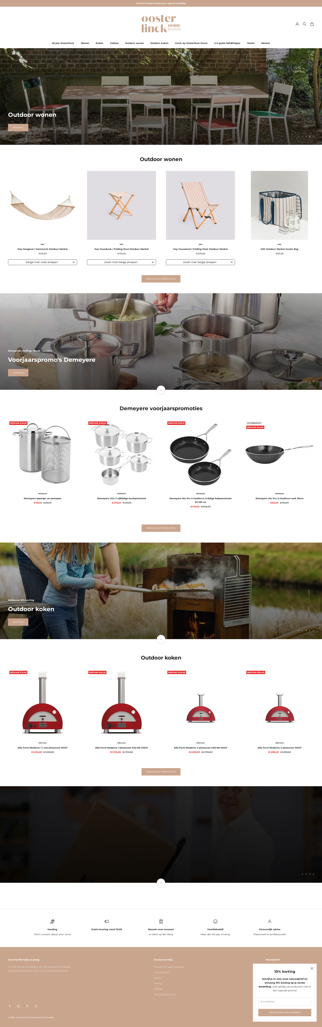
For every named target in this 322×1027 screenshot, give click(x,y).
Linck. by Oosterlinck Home (191, 43)
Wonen (85, 43)
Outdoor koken (159, 43)
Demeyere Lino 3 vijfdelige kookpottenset (121, 498)
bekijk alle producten (161, 278)
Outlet (251, 43)
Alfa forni (42, 743)
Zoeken (158, 988)
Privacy (158, 983)
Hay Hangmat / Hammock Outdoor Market (43, 249)
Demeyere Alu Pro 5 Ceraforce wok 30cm (280, 498)
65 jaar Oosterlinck (63, 43)
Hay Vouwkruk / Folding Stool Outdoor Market (121, 249)
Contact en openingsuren (169, 966)
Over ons (19, 865)
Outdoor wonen (134, 43)
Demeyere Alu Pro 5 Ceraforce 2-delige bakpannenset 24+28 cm (200, 500)
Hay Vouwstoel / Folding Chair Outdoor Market (200, 249)
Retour (158, 977)
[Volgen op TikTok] (36, 1006)
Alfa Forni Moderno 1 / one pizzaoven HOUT (43, 747)
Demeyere (42, 493)
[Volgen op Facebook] (9, 1006)
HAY (42, 244)
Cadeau (114, 43)
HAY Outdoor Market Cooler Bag (279, 249)
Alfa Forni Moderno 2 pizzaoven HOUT (280, 747)
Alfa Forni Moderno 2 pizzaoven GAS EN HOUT (200, 747)
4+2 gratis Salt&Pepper (227, 43)
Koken (99, 43)
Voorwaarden (162, 972)
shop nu (18, 372)
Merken (265, 43)
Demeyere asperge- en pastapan (42, 498)
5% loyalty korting (164, 994)
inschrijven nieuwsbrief (285, 1012)
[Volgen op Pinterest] (27, 1006)
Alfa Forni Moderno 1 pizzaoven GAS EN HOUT (121, 747)
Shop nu (18, 127)
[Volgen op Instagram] (18, 1006)
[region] (161, 96)
